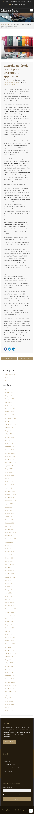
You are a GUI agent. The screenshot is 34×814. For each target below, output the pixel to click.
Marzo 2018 (9, 711)
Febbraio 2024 (10, 485)
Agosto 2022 (9, 542)
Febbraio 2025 (9, 447)
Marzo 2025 (9, 443)
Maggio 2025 (9, 437)
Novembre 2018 (10, 685)
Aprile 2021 (8, 593)
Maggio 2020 (9, 628)
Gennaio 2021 (9, 602)
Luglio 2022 (8, 545)
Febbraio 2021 (9, 599)
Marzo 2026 (9, 405)
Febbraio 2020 (10, 637)
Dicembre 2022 (10, 529)
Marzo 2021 (9, 596)
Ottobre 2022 (9, 536)
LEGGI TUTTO (8, 742)
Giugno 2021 (9, 586)
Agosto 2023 (9, 504)
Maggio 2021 (9, 590)
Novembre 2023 (10, 494)
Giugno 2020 (9, 625)
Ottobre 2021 (9, 574)
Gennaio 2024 (9, 488)
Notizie (7, 24)
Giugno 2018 (9, 701)
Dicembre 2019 (10, 644)
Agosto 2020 (9, 618)
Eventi (7, 378)
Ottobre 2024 (9, 459)
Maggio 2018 (9, 704)
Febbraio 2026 (9, 408)
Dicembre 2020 (10, 606)
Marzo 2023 (9, 520)
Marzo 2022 (9, 558)
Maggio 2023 (9, 513)
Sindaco (7, 761)
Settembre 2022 (10, 539)
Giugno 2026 (9, 396)
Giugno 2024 (9, 472)
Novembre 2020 (10, 609)
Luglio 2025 (9, 431)
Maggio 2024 (9, 475)
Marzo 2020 (9, 634)
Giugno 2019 (9, 663)
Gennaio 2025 (9, 450)
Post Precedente (10, 358)
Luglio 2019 (8, 660)
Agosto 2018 (9, 695)
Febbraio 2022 (9, 561)
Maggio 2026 (9, 399)
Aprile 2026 (8, 402)
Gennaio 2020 (9, 641)
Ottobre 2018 (9, 688)
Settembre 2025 (10, 424)
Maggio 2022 (9, 551)
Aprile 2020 (8, 631)
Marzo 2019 (9, 672)
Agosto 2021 (9, 580)
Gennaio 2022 (9, 564)
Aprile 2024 (8, 478)
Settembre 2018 (10, 691)
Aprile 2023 (8, 516)
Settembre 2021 (10, 577)
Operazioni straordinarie (12, 768)
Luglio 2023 (8, 507)
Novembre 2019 (10, 647)
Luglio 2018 (8, 698)
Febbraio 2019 (9, 676)
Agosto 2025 (9, 427)
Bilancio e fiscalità (10, 764)
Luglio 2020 (9, 621)
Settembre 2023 (10, 501)
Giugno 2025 (9, 434)
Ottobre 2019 (9, 650)
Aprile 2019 (8, 669)
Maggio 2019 (9, 666)
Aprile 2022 (8, 555)
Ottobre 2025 (9, 421)
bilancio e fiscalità (9, 85)
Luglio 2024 (9, 469)
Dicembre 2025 (10, 415)
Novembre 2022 (10, 532)
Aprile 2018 (8, 707)
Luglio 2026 (9, 392)
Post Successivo (24, 358)
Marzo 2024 (9, 481)
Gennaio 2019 (9, 679)
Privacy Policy (6, 810)
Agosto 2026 (9, 389)
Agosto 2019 (9, 656)
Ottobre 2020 (9, 612)
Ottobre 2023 (9, 497)
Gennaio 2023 (9, 526)
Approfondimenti (9, 82)
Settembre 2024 (10, 462)
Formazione (8, 771)
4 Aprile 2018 (9, 80)
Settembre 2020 (10, 615)
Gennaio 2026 (9, 412)
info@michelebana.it (18, 4)
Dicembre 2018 (10, 682)
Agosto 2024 (9, 466)
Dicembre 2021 (10, 567)
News (17, 82)
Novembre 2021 (10, 571)
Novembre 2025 (10, 418)
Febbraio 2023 (9, 523)
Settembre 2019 (10, 653)
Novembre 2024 (10, 456)
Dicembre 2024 (10, 453)
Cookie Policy (19, 810)
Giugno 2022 (9, 548)
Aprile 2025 (8, 440)
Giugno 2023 (9, 510)
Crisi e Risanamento (10, 758)
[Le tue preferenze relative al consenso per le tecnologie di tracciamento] (31, 811)
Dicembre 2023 (10, 491)
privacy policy (22, 795)
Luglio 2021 (8, 583)
